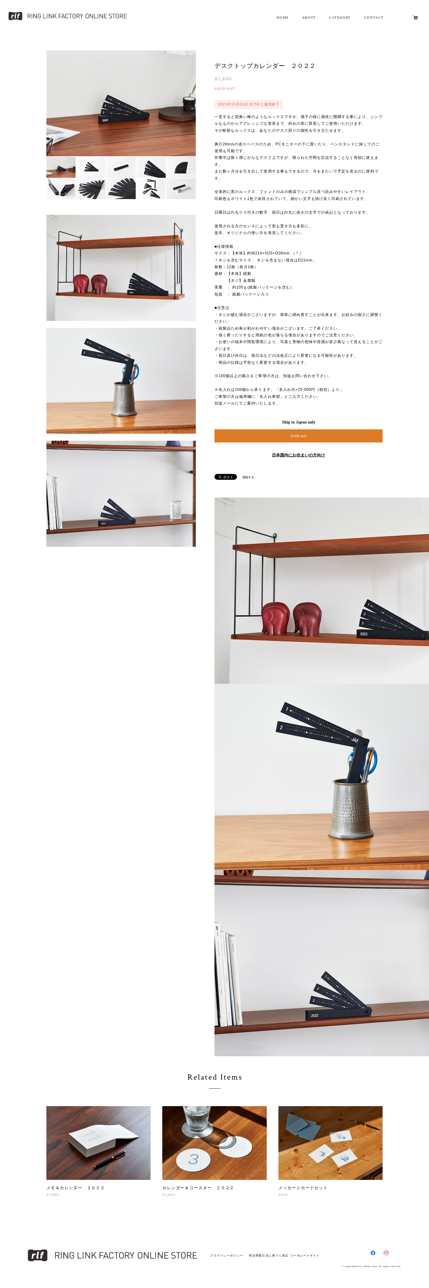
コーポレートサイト (305, 1255)
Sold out (298, 436)
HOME (283, 17)
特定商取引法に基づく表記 (268, 1255)
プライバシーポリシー (226, 1255)
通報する (248, 477)
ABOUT (309, 17)
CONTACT (374, 17)
